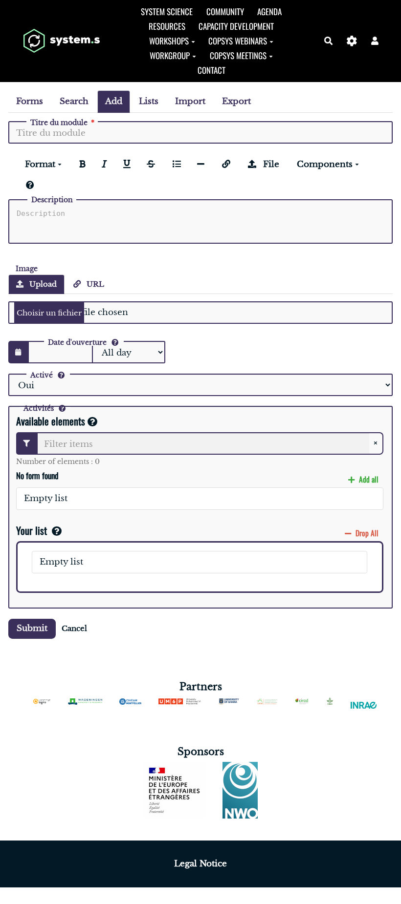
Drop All (366, 532)
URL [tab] (94, 284)
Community (225, 11)
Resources (167, 26)
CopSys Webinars (237, 41)
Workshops (169, 41)
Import (190, 101)
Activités (38, 408)
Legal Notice (200, 864)
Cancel (74, 628)
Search (74, 101)
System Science (167, 11)
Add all (368, 479)
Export (236, 101)
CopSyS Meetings (238, 55)
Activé (41, 375)
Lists (148, 101)
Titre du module (59, 122)
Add (113, 101)
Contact (211, 70)
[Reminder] (30, 185)
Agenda (269, 11)
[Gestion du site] (351, 40)
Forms (29, 101)
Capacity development (236, 26)
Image (27, 268)
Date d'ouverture (77, 342)
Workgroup (170, 55)
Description (52, 199)
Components (326, 164)
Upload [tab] (42, 284)
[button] (374, 40)
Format (41, 164)
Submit (32, 628)
